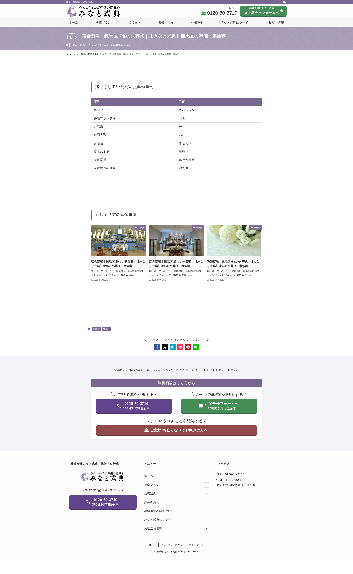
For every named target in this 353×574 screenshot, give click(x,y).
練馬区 (83, 45)
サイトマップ (196, 545)
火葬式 (74, 45)
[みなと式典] (94, 11)
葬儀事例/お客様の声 (158, 510)
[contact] (284, 2)
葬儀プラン (151, 484)
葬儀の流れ (151, 502)
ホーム (148, 476)
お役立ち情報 (153, 528)
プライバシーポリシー (173, 545)
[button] (157, 347)
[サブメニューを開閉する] (206, 485)
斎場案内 (150, 493)
